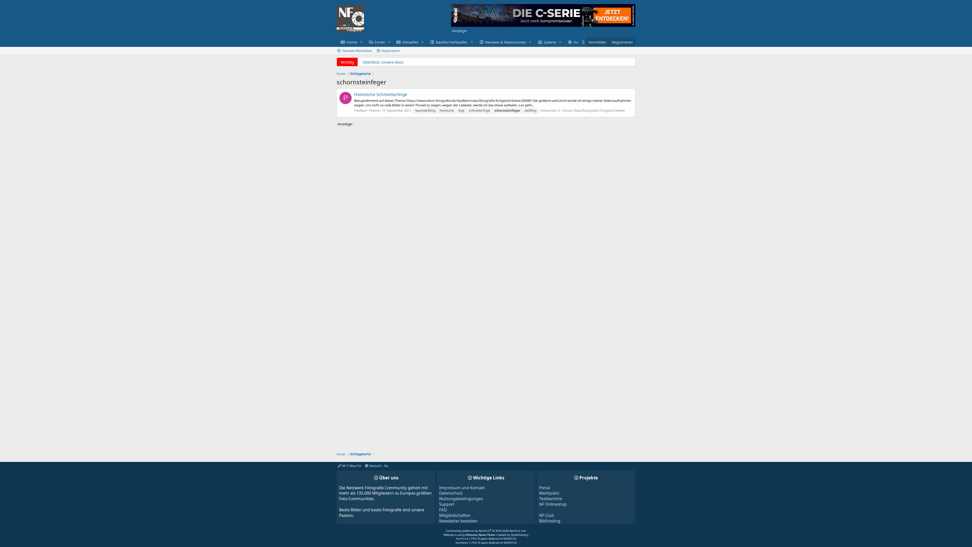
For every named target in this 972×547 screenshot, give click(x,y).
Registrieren (390, 50)
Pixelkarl (360, 110)
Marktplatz (549, 493)
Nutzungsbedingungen (461, 498)
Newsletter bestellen (458, 521)
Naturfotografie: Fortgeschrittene (599, 110)
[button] (361, 42)
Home (352, 42)
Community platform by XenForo (486, 531)
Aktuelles (410, 42)
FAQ (443, 510)
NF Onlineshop (553, 504)
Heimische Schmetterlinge (380, 94)
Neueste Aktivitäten (357, 50)
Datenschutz (450, 493)
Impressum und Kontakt (462, 488)
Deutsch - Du (378, 465)
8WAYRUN (509, 538)
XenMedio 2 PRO (466, 542)
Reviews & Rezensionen (505, 42)
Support (446, 504)
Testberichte (550, 498)
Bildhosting (549, 521)
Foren (380, 42)
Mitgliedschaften (455, 515)
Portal (544, 488)
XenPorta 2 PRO (466, 538)
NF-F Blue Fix (351, 465)
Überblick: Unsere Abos (382, 62)
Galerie (550, 42)
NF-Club (546, 515)
